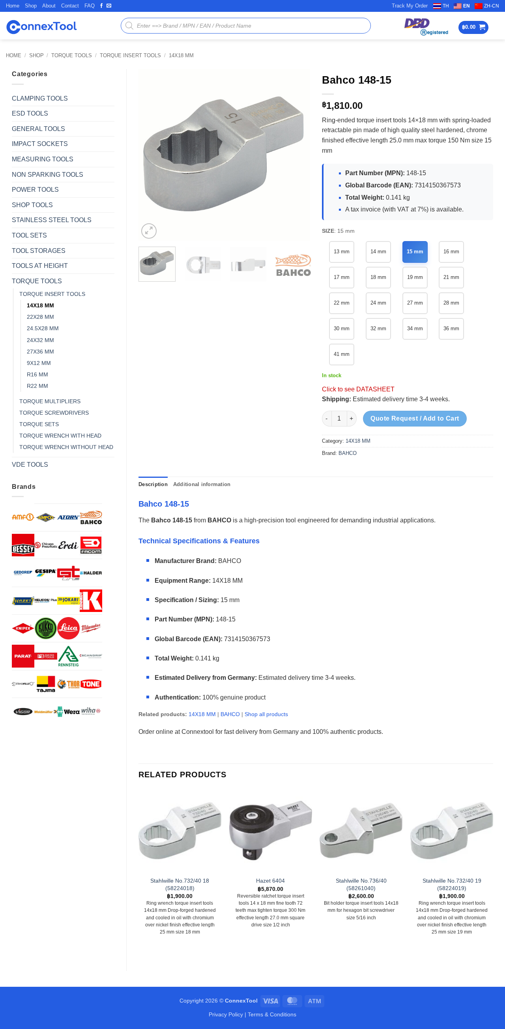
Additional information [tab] (202, 484)
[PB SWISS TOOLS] (45, 656)
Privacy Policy (226, 1014)
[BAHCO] (91, 517)
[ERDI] (68, 545)
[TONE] (91, 684)
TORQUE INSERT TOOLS (130, 55)
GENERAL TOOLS (38, 128)
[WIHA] (91, 711)
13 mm (342, 251)
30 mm (342, 328)
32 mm (378, 328)
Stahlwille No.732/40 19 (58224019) (452, 884)
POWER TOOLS (35, 189)
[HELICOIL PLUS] (45, 600)
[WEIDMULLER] (45, 711)
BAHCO (348, 453)
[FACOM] (91, 545)
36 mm (451, 328)
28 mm (451, 303)
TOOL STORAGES (38, 250)
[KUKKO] (45, 628)
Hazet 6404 (270, 880)
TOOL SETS (29, 235)
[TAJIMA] (45, 684)
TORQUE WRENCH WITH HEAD (60, 435)
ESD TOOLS (30, 113)
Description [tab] (153, 484)
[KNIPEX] (23, 628)
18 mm (378, 277)
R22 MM (37, 386)
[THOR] (68, 684)
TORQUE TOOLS (71, 55)
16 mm (451, 251)
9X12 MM (39, 363)
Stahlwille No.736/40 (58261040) (361, 884)
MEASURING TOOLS (42, 159)
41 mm (342, 354)
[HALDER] (91, 572)
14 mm (378, 251)
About (49, 6)
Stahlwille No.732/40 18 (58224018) (179, 884)
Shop (31, 6)
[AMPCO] (45, 517)
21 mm (451, 277)
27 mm (415, 303)
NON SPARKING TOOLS (47, 174)
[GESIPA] (45, 572)
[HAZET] (23, 600)
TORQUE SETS (39, 424)
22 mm (342, 303)
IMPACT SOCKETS (40, 143)
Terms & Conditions (272, 1014)
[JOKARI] (68, 600)
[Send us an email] (109, 6)
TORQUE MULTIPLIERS (49, 401)
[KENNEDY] (91, 600)
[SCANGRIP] (91, 656)
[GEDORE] (23, 572)
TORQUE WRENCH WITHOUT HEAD (66, 447)
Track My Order (410, 6)
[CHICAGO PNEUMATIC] (45, 545)
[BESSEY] (23, 545)
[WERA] (68, 711)
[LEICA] (68, 628)
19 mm (415, 277)
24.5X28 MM (43, 328)
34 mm (415, 328)
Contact (70, 6)
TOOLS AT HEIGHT (40, 265)
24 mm (378, 303)
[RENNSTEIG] (68, 656)
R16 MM (37, 374)
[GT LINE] (68, 572)
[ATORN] (68, 517)
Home (12, 6)
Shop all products (266, 714)
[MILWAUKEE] (91, 628)
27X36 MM (40, 351)
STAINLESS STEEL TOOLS (52, 220)
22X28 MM (40, 317)
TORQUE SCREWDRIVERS (54, 413)
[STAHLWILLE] (23, 684)
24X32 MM (40, 340)
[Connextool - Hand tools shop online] (41, 25)
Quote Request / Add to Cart (414, 418)
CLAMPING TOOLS (40, 98)
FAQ (89, 6)
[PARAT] (23, 656)
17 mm (342, 277)
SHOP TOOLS (32, 205)
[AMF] (23, 517)
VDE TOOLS (30, 464)
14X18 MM (181, 55)
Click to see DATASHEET (358, 389)
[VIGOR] (23, 711)
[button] (473, 27)
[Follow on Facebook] (101, 6)
